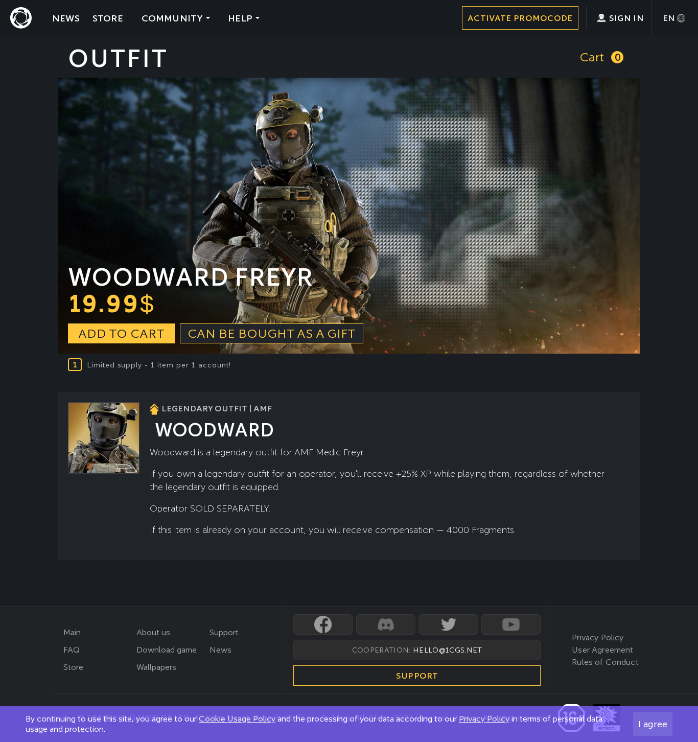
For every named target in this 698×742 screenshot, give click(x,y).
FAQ (71, 650)
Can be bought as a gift (272, 333)
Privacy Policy (484, 719)
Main (72, 632)
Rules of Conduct (605, 662)
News (220, 650)
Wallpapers (156, 667)
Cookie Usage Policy (237, 719)
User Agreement (602, 650)
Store (73, 667)
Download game (166, 650)
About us (153, 632)
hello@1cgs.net (447, 650)
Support (224, 632)
